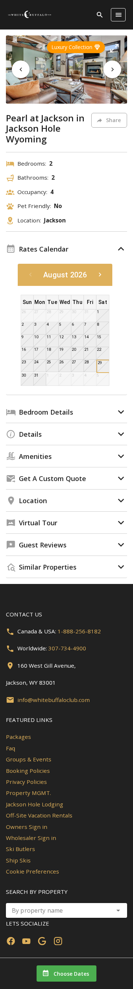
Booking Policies (28, 770)
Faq (10, 748)
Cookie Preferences (32, 871)
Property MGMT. (28, 792)
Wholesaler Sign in (31, 837)
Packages (18, 736)
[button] (114, 48)
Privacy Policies (26, 781)
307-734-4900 (67, 648)
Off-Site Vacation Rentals (39, 815)
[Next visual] (112, 69)
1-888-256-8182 (79, 631)
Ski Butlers (20, 849)
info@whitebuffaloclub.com (53, 699)
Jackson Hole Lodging (34, 804)
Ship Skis (18, 860)
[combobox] (66, 910)
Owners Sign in (26, 826)
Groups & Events (28, 759)
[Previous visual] (21, 69)
